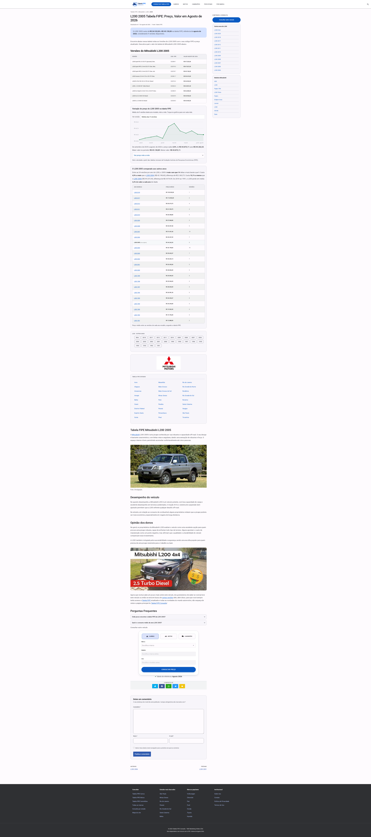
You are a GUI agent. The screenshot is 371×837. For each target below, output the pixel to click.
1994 (137, 345)
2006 (200, 337)
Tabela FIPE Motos (138, 797)
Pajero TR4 (217, 88)
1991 (158, 345)
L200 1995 (137, 298)
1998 (179, 341)
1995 (200, 341)
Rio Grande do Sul (188, 395)
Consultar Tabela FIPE (161, 4)
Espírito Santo (139, 413)
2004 (137, 341)
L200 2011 (137, 209)
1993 (144, 345)
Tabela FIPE (133, 12)
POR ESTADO (208, 4)
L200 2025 (217, 33)
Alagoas (137, 387)
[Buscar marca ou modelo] (368, 4)
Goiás (136, 417)
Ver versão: (136, 117)
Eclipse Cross (218, 99)
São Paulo (186, 413)
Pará (159, 400)
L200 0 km (217, 30)
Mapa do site (136, 812)
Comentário (137, 707)
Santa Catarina (187, 404)
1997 (186, 341)
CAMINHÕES (196, 4)
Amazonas (137, 391)
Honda (189, 809)
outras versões (167, 598)
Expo (215, 114)
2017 (151, 337)
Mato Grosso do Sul (165, 391)
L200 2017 (137, 198)
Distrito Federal (139, 408)
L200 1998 (137, 281)
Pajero (216, 96)
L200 (147, 12)
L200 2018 (137, 192)
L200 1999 (137, 275)
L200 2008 (137, 226)
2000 (165, 341)
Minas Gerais (162, 395)
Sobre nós (217, 794)
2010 (172, 337)
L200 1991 (137, 320)
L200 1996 (137, 292)
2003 (144, 341)
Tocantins (186, 417)
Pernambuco (162, 413)
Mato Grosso (162, 387)
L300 (215, 107)
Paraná (160, 408)
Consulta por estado (139, 809)
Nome (135, 736)
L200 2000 (137, 270)
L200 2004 (150, 175)
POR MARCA (220, 4)
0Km (137, 337)
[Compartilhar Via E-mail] (182, 686)
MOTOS (185, 4)
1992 (151, 345)
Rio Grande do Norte (189, 387)
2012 (158, 337)
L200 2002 (137, 259)
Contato (217, 797)
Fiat (188, 801)
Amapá (136, 395)
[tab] (150, 636)
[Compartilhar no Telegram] (175, 686)
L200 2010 (137, 215)
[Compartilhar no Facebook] (162, 686)
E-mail (171, 736)
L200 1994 (137, 303)
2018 (144, 337)
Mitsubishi (141, 12)
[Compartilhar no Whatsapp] (168, 686)
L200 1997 (137, 287)
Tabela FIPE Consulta (159, 603)
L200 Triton (217, 92)
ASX (215, 81)
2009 (179, 337)
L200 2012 (137, 203)
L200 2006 (138, 179)
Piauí (160, 417)
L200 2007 (137, 231)
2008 (186, 337)
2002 (151, 341)
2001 (158, 341)
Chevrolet (190, 797)
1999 (172, 341)
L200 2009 (137, 220)
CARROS (176, 4)
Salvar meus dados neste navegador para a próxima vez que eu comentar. (157, 748)
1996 (193, 341)
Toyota (189, 812)
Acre (135, 382)
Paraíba (160, 404)
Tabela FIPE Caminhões (140, 801)
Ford (188, 805)
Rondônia (186, 391)
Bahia (136, 400)
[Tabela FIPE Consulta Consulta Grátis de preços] (140, 4)
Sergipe (185, 408)
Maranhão (161, 382)
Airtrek (216, 110)
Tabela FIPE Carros (138, 794)
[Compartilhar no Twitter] (155, 686)
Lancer (216, 103)
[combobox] (168, 645)
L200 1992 (137, 315)
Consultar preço (168, 669)
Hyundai (189, 816)
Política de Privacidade (221, 801)
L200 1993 (137, 309)
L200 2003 (137, 253)
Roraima (185, 400)
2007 (193, 337)
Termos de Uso (219, 805)
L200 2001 (137, 264)
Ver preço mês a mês (142, 155)
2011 (165, 337)
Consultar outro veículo (226, 20)
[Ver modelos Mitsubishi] (168, 363)
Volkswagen (191, 794)
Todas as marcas (137, 805)
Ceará (136, 404)
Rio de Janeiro (187, 382)
